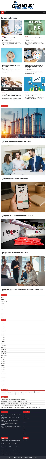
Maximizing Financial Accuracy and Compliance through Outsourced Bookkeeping (11, 94)
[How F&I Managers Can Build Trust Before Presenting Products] (23, 160)
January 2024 (3, 369)
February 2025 (3, 345)
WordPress (35, 457)
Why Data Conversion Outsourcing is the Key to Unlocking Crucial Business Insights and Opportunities (34, 66)
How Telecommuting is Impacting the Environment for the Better (10, 38)
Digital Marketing (5, 287)
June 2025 (3, 337)
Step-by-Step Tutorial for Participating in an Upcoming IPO (34, 38)
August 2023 (3, 379)
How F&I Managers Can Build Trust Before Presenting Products (15, 178)
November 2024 (4, 351)
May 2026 (3, 326)
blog (16, 457)
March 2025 (3, 343)
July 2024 (2, 359)
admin (4, 40)
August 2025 (3, 333)
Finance (3, 36)
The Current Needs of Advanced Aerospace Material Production (15, 252)
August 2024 (3, 357)
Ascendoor (26, 457)
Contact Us (25, 440)
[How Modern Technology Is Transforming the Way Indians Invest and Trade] (23, 197)
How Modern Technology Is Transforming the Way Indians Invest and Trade (17, 215)
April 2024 (3, 365)
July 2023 (2, 380)
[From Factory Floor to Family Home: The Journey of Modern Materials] (23, 123)
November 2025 (4, 329)
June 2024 (3, 361)
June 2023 (3, 382)
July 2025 (2, 335)
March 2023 (3, 386)
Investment (3, 307)
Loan (2, 311)
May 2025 (3, 339)
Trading (2, 316)
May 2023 (3, 384)
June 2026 (3, 324)
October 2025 (3, 331)
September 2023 (4, 377)
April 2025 (3, 341)
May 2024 (3, 363)
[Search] (44, 12)
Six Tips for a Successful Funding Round (33, 94)
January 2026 (3, 328)
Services (2, 313)
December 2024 (3, 349)
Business (3, 176)
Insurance (2, 305)
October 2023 (3, 375)
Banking (2, 297)
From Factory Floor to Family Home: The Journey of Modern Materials (16, 141)
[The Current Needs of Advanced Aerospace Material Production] (23, 234)
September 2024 (4, 355)
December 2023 (3, 371)
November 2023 (4, 373)
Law (2, 309)
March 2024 (3, 367)
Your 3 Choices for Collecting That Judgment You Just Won (11, 66)
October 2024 (3, 353)
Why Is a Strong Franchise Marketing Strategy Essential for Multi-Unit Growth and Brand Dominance (22, 289)
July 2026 (2, 322)
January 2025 (3, 347)
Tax (1, 315)
